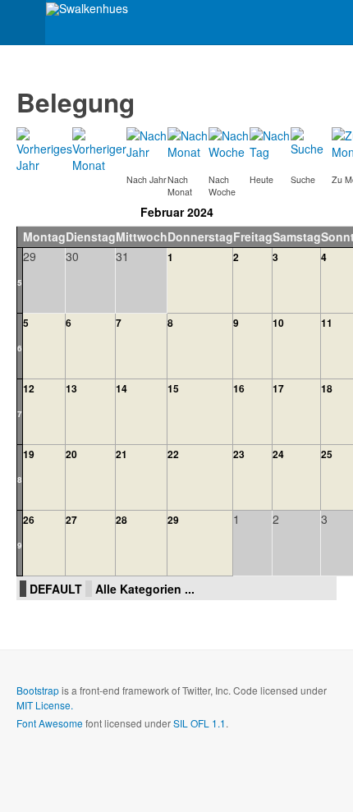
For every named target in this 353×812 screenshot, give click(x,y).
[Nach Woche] (229, 142)
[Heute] (270, 142)
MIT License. (44, 705)
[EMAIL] (330, 94)
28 (121, 519)
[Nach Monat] (188, 142)
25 (326, 454)
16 (239, 388)
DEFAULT (56, 588)
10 (278, 322)
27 (71, 519)
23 (239, 454)
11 (326, 322)
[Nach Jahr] (146, 142)
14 (121, 388)
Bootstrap (37, 690)
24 (278, 454)
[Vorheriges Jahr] (44, 148)
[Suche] (311, 140)
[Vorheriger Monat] (99, 148)
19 (28, 454)
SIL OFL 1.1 (199, 723)
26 (28, 519)
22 (173, 454)
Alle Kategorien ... (145, 588)
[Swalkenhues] (87, 9)
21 (121, 454)
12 (28, 388)
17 (278, 388)
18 (326, 388)
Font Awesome (49, 723)
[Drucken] (313, 94)
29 (173, 519)
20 (71, 454)
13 (71, 388)
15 (173, 388)
